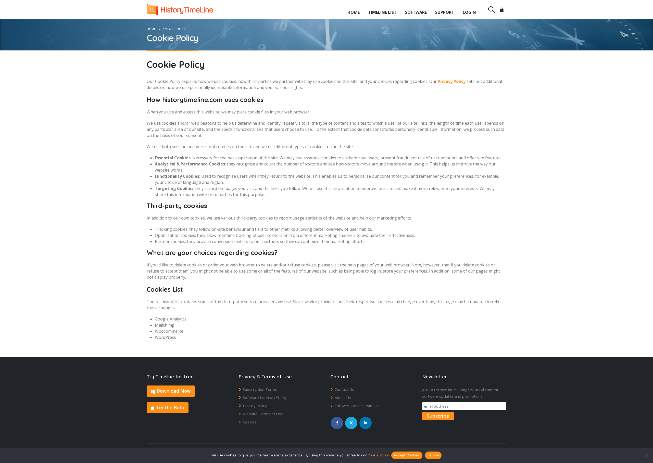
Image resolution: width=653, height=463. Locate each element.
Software (416, 12)
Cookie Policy (378, 455)
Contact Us (344, 389)
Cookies (250, 422)
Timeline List (382, 12)
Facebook (337, 423)
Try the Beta (170, 407)
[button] (491, 9)
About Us (343, 397)
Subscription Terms (260, 389)
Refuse (433, 455)
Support (444, 12)
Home (353, 12)
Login (469, 12)
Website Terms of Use (263, 413)
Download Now (174, 391)
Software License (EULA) (264, 397)
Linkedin (365, 423)
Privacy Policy (255, 405)
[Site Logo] (180, 9)
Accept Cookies (407, 455)
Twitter (351, 423)
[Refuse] (646, 455)
